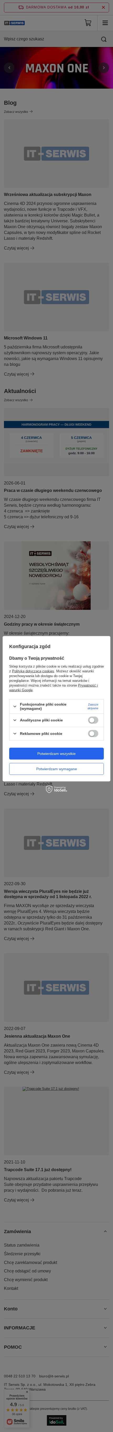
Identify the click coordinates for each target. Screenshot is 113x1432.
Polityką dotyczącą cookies (33, 671)
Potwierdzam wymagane (56, 769)
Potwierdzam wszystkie (56, 753)
